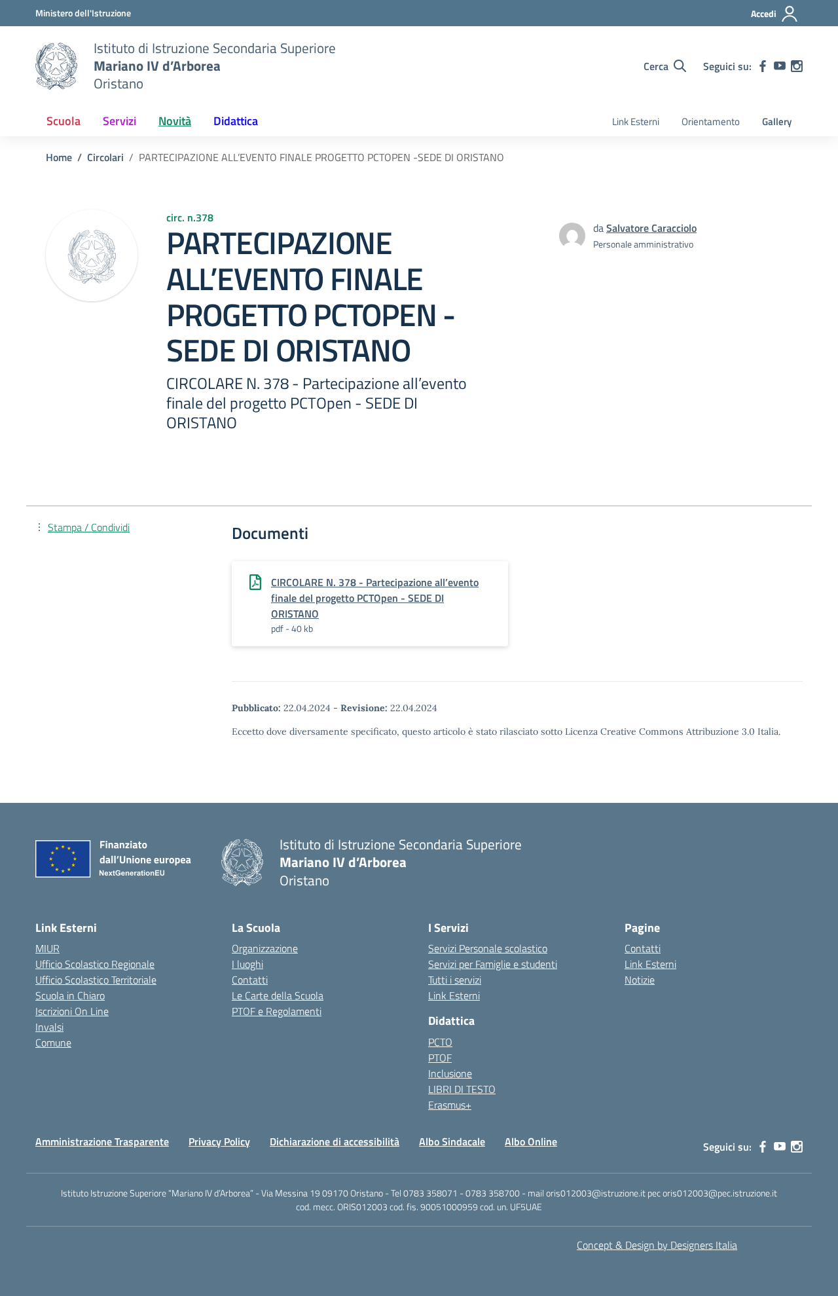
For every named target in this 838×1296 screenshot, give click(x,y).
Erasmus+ (449, 1105)
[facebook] (763, 66)
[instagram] (797, 66)
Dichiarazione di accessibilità (334, 1141)
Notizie (640, 980)
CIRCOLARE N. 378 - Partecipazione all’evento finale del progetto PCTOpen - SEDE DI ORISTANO (375, 597)
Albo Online (531, 1141)
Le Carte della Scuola (277, 995)
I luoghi (247, 964)
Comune (53, 1042)
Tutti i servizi (454, 980)
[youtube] (780, 66)
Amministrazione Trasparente (102, 1141)
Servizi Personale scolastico (487, 948)
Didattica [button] (235, 121)
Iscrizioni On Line (72, 1011)
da (599, 228)
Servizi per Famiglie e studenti (492, 964)
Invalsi (49, 1027)
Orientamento (711, 121)
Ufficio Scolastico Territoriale (95, 980)
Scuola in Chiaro (70, 995)
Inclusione (450, 1073)
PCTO (440, 1042)
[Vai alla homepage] (56, 66)
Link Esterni (635, 121)
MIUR (47, 948)
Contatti (250, 980)
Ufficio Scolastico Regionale (95, 964)
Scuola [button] (63, 121)
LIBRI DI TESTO (462, 1089)
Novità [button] (174, 121)
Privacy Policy (219, 1141)
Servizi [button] (119, 121)
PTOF (440, 1057)
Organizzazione (265, 948)
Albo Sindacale (452, 1141)
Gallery (777, 121)
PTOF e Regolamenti (276, 1011)
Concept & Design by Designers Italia (657, 1245)
